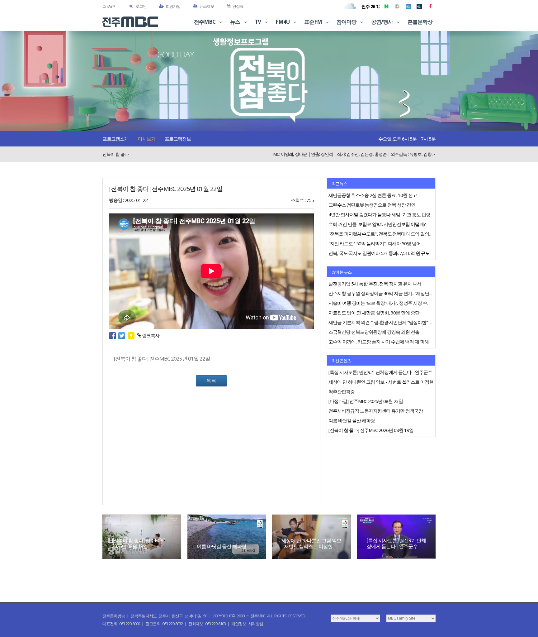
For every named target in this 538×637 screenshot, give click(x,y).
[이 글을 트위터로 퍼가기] (123, 335)
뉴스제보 (206, 6)
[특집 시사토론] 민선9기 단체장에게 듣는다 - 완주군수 (396, 543)
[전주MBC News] (419, 6)
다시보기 (146, 139)
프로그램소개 (115, 139)
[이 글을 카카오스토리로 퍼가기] (132, 335)
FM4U (283, 21)
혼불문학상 (420, 21)
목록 (211, 380)
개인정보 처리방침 (247, 623)
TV (258, 21)
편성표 (237, 6)
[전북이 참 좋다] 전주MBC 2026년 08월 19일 (138, 543)
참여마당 (347, 21)
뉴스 (235, 21)
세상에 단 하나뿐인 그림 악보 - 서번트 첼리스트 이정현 (311, 543)
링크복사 (150, 335)
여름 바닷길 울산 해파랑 (221, 546)
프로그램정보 (178, 139)
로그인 (141, 6)
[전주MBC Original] (408, 6)
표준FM (313, 21)
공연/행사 (382, 21)
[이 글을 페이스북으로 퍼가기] (113, 335)
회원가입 (173, 6)
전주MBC (205, 21)
